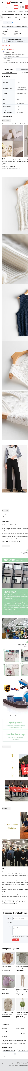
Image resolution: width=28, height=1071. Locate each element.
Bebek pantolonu (20, 1028)
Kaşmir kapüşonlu (6, 1031)
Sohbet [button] (13, 22)
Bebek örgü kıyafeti (20, 1034)
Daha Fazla (4, 1057)
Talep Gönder (7, 22)
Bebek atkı (4, 1028)
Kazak (18, 11)
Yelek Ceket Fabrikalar (8, 1054)
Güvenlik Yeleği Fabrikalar (9, 1050)
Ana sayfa (4, 11)
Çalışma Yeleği (20, 1054)
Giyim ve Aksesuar (11, 11)
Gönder (16, 940)
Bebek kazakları (5, 1034)
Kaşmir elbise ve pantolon (22, 1031)
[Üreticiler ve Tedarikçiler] (14, 2)
